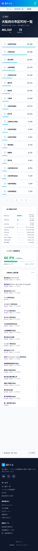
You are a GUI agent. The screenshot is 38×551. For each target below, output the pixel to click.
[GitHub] (14, 476)
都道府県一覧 (19, 9)
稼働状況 (5, 514)
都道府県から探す (8, 496)
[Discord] (3, 476)
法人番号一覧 (6, 486)
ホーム (9, 9)
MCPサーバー (6, 511)
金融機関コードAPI (8, 530)
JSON (33, 453)
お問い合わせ (6, 518)
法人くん (8, 3)
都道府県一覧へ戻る (10, 453)
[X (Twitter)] (9, 476)
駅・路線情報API (7, 533)
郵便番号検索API (7, 527)
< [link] (7, 200)
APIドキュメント (7, 505)
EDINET (4, 493)
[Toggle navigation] (35, 3)
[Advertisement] (19, 427)
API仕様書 (5, 508)
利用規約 (11, 545)
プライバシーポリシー (22, 545)
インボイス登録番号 (8, 489)
